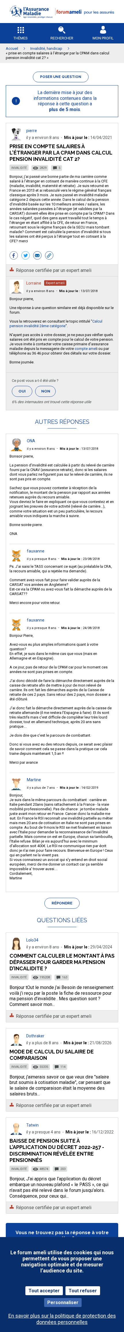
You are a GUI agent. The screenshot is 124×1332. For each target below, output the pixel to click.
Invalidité (19, 167)
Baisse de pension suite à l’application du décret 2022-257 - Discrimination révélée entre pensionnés (57, 1150)
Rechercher (61, 38)
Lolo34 (32, 940)
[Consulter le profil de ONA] (16, 449)
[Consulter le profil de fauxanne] (16, 560)
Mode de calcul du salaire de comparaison (52, 1055)
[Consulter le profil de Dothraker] (16, 1044)
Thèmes (21, 38)
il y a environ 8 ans (40, 291)
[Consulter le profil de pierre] (16, 139)
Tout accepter (44, 1290)
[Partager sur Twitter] (25, 256)
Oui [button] (25, 391)
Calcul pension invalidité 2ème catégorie (56, 323)
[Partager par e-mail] (37, 256)
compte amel (86, 348)
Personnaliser (62, 1302)
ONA (31, 441)
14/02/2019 (79, 788)
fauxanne (35, 551)
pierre (31, 130)
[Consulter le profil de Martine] (16, 788)
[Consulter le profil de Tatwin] (16, 1133)
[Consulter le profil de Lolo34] (16, 948)
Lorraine (33, 283)
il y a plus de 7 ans (41, 788)
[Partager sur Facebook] (14, 256)
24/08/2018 (80, 628)
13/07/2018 (78, 291)
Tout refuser (83, 1290)
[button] (62, 21)
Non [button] (48, 393)
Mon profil (103, 38)
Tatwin (32, 1125)
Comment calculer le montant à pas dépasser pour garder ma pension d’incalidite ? (62, 962)
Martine (34, 780)
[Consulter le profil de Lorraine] (16, 292)
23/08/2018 (80, 559)
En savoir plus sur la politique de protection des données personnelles (62, 1319)
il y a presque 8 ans (41, 559)
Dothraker (35, 1036)
